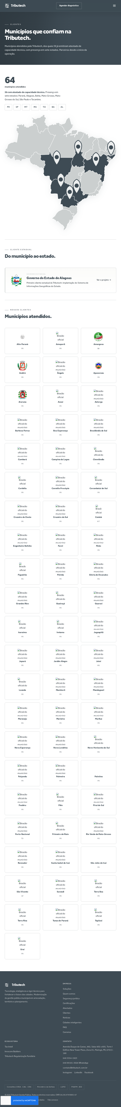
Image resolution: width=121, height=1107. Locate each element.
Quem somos (69, 994)
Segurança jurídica (71, 999)
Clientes (66, 1013)
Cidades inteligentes (72, 1023)
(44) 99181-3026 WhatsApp (75, 1063)
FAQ (65, 1027)
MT (26, 107)
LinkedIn (78, 1073)
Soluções (67, 989)
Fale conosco (53, 1100)
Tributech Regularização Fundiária (20, 1056)
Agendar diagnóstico (69, 6)
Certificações (69, 1003)
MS (35, 107)
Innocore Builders (13, 1052)
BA (53, 107)
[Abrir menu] (114, 6)
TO (44, 107)
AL (62, 107)
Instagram (67, 1073)
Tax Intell (9, 1047)
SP (17, 107)
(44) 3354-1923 (70, 1058)
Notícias (66, 1018)
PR (8, 107)
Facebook (89, 1073)
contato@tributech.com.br (75, 1068)
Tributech (18, 6)
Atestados (67, 1008)
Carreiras (67, 1032)
